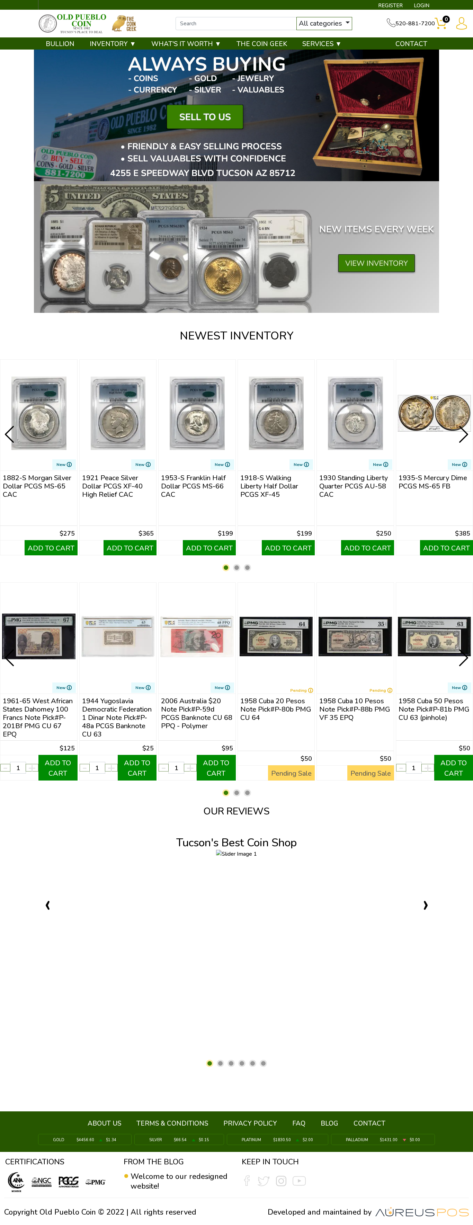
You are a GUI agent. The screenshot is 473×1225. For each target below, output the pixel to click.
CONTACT (411, 44)
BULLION (60, 44)
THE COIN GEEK (262, 44)
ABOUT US (104, 1123)
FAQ (298, 1123)
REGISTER (390, 5)
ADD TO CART (51, 548)
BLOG (329, 1123)
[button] (226, 567)
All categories (321, 23)
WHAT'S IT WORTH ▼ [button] (186, 44)
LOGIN (421, 5)
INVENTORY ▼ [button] (113, 44)
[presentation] (10, 429)
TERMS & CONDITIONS (172, 1123)
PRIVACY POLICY (250, 1123)
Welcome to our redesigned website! (179, 1181)
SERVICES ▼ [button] (322, 44)
